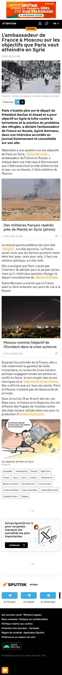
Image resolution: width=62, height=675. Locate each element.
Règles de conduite (12, 632)
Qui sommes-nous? (12, 614)
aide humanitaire (29, 490)
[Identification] (40, 23)
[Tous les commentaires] (5, 670)
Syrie (23, 477)
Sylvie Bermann (37, 154)
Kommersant (45, 484)
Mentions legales (32, 614)
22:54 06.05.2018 (11, 56)
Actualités (7, 471)
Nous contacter (10, 619)
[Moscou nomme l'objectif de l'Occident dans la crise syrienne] (31, 317)
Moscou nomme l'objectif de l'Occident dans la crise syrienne (30, 344)
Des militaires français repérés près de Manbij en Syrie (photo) (29, 227)
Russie (34, 471)
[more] (56, 236)
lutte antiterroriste (49, 490)
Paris (15, 477)
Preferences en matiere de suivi (18, 637)
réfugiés (8, 249)
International (21, 471)
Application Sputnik (33, 632)
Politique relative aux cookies (17, 623)
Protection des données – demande (20, 628)
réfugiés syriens (10, 496)
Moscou (33, 477)
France (6, 477)
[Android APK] (11, 646)
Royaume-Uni (47, 477)
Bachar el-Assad (46, 277)
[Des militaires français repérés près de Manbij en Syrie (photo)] (31, 200)
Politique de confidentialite (33, 619)
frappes (24, 496)
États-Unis (45, 471)
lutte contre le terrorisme (41, 381)
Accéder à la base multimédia (46, 96)
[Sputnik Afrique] (10, 24)
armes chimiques (31, 414)
